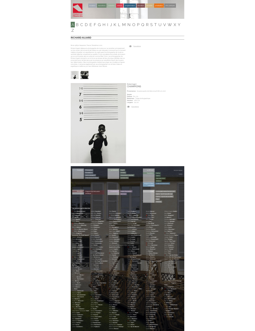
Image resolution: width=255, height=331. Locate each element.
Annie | (132, 233)
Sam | (95, 314)
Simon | (95, 326)
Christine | (170, 219)
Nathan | (96, 219)
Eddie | (76, 215)
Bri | (168, 302)
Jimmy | (114, 310)
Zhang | (94, 251)
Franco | (77, 233)
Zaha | (113, 255)
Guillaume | (78, 300)
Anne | (168, 296)
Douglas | (114, 241)
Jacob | (96, 249)
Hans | (133, 326)
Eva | (112, 285)
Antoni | (132, 293)
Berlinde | (97, 253)
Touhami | (96, 295)
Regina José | (115, 217)
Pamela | (99, 283)
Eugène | (76, 249)
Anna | (167, 251)
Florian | (169, 229)
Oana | (95, 296)
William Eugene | (170, 211)
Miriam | (76, 312)
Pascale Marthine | (171, 235)
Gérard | (115, 221)
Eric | (94, 308)
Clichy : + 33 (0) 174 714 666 (164, 196)
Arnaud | (135, 217)
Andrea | (96, 316)
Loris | (113, 243)
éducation (141, 5)
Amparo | (150, 295)
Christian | (78, 291)
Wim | (95, 265)
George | (95, 235)
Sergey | (114, 320)
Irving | (149, 227)
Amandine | (77, 245)
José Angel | (169, 243)
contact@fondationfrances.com (165, 191)
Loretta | (131, 245)
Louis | (169, 223)
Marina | (77, 213)
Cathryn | (76, 283)
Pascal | (95, 237)
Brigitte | (170, 289)
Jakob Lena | (114, 314)
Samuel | (151, 265)
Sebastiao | (151, 281)
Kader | (75, 251)
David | (133, 219)
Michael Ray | (97, 223)
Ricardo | (150, 247)
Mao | (168, 306)
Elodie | (76, 239)
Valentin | (172, 259)
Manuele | (96, 215)
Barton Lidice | (78, 275)
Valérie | (76, 271)
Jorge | (131, 273)
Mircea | (76, 322)
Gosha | (151, 213)
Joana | (170, 267)
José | (94, 231)
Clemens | (114, 328)
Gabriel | (132, 231)
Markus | (78, 223)
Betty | (169, 245)
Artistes (123, 172)
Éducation (80, 191)
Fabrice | (113, 271)
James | (77, 326)
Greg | (114, 253)
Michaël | (132, 295)
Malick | (150, 322)
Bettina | (150, 257)
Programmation (130, 5)
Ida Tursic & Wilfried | (135, 289)
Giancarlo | (76, 293)
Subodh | (113, 249)
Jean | (150, 255)
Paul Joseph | (170, 283)
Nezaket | (95, 289)
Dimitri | (169, 247)
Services (123, 194)
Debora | (113, 265)
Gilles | (76, 267)
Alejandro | (78, 320)
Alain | (95, 257)
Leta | (149, 221)
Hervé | (76, 285)
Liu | (75, 289)
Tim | (94, 287)
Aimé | (132, 304)
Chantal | (113, 281)
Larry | (94, 229)
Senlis (158, 175)
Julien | (150, 279)
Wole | (132, 221)
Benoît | (131, 251)
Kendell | (113, 223)
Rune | (131, 324)
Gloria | (96, 324)
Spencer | (169, 249)
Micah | (132, 237)
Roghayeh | (133, 312)
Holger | (113, 275)
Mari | (114, 295)
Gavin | (167, 253)
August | (151, 285)
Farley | (76, 219)
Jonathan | (77, 316)
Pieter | (112, 269)
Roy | (75, 217)
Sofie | (131, 306)
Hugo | (150, 273)
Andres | (151, 318)
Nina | (95, 227)
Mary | (168, 239)
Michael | (132, 213)
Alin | (76, 298)
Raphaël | (95, 267)
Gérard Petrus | (97, 304)
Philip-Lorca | (97, 275)
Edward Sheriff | (97, 247)
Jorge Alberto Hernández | (80, 310)
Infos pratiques (170, 5)
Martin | (134, 225)
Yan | (150, 223)
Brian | (167, 293)
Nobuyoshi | (77, 241)
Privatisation (159, 5)
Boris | (131, 243)
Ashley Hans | (152, 308)
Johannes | (114, 289)
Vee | (168, 217)
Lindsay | (77, 314)
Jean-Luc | (169, 273)
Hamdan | (150, 293)
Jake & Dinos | (97, 221)
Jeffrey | (152, 324)
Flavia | (149, 235)
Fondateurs (88, 172)
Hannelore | (77, 269)
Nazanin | (152, 239)
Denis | (113, 267)
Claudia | (115, 219)
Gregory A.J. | (133, 291)
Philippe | (96, 217)
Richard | (77, 227)
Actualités (150, 5)
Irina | (114, 227)
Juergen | (169, 237)
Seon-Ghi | (77, 257)
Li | (167, 310)
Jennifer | (169, 269)
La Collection (114, 170)
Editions (158, 181)
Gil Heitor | (96, 239)
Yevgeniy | (95, 306)
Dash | (167, 213)
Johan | (132, 310)
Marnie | (168, 291)
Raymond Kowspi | (135, 263)
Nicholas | (114, 261)
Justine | (151, 237)
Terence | (112, 316)
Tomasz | (134, 249)
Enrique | (133, 287)
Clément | (96, 310)
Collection (111, 5)
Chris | (112, 306)
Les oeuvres (124, 178)
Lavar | (132, 308)
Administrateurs (90, 175)
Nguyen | (170, 241)
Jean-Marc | (96, 213)
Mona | (113, 263)
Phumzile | (115, 302)
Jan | (97, 255)
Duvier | (99, 261)
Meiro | (113, 318)
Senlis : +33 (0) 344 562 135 (164, 194)
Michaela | (169, 221)
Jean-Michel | (79, 225)
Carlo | (169, 316)
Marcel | (114, 215)
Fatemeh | (78, 259)
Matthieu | (78, 296)
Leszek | (150, 328)
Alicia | (149, 263)
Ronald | (150, 211)
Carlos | (76, 221)
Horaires (158, 201)
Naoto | (114, 296)
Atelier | (170, 263)
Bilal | (113, 259)
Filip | (133, 265)
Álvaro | (97, 273)
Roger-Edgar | (114, 231)
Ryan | (132, 275)
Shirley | (173, 281)
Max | (132, 316)
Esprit (122, 170)
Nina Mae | (96, 312)
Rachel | (133, 215)
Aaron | (168, 314)
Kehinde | (168, 300)
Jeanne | (169, 275)
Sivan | (134, 235)
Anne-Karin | (115, 213)
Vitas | (132, 241)
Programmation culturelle (149, 184)
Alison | (114, 273)
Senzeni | (133, 261)
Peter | (112, 211)
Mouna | (151, 275)
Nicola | (150, 283)
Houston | (132, 253)
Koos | (76, 302)
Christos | (169, 271)
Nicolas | (132, 229)
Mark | (95, 233)
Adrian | (113, 229)
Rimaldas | (170, 279)
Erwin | (131, 322)
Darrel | (94, 291)
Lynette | (171, 308)
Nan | (112, 235)
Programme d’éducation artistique (92, 192)
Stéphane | (135, 255)
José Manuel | (96, 285)
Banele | (113, 304)
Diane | (76, 243)
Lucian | (95, 320)
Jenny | (150, 316)
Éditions (119, 5)
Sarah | (113, 291)
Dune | (168, 265)
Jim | (149, 320)
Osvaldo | (114, 239)
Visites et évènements (162, 183)
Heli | (149, 251)
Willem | (78, 231)
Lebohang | (114, 300)
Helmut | (132, 318)
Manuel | (80, 229)
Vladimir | (77, 237)
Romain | (77, 277)
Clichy (158, 173)
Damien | (78, 308)
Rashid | (114, 283)
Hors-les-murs (160, 178)
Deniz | (150, 219)
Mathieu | (95, 281)
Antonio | (150, 298)
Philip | (113, 251)
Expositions (101, 5)
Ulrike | (76, 287)
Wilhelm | (151, 296)
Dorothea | (132, 223)
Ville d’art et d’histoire (91, 178)
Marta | (169, 215)
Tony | (76, 281)
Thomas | (132, 298)
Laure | (151, 241)
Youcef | (113, 322)
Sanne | (150, 287)
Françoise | (152, 231)
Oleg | (93, 279)
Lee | (96, 322)
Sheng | (149, 243)
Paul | (95, 225)
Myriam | (133, 277)
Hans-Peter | (97, 300)
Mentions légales (178, 170)
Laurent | (97, 263)
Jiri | (112, 225)
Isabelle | (96, 211)
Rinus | (171, 255)
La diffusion (150, 170)
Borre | (168, 231)
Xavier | (132, 267)
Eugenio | (132, 283)
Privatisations (114, 191)
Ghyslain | (78, 279)
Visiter (152, 191)
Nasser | (77, 261)
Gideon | (150, 267)
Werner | (151, 249)
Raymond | (97, 271)
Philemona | (171, 304)
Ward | (169, 312)
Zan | (112, 279)
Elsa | (149, 277)
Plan (157, 199)
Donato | (150, 233)
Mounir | (95, 298)
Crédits (180, 174)
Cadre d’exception (126, 191)
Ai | (167, 295)
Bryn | (77, 318)
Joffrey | (94, 302)
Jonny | (76, 304)
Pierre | (114, 237)
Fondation (92, 5)
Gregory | (96, 243)
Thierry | (97, 241)
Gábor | (150, 215)
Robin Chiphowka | (116, 326)
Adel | (79, 211)
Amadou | (151, 289)
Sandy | (151, 326)
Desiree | (95, 277)
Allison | (151, 314)
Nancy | (76, 306)
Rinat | (169, 287)
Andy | (95, 269)
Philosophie (88, 170)
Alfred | (170, 298)
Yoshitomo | (132, 314)
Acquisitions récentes (127, 175)
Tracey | (94, 293)
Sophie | (132, 211)
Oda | (112, 277)
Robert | (94, 318)
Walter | (151, 259)
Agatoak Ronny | (115, 324)
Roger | (76, 263)
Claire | (132, 302)
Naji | (114, 293)
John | (94, 245)
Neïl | (76, 273)
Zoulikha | (79, 295)
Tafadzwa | (133, 269)
